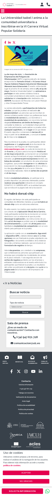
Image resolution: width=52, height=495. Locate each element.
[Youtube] (33, 371)
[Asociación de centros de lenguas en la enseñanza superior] (33, 445)
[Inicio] (18, 5)
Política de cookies (26, 413)
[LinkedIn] (10, 42)
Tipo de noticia (17, 303)
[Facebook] (6, 42)
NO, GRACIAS (26, 481)
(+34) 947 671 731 (26, 389)
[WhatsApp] (47, 491)
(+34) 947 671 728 (27, 337)
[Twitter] (15, 42)
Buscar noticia (20, 292)
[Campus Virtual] (42, 4)
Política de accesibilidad (26, 405)
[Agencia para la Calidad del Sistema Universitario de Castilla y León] (34, 436)
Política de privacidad (26, 409)
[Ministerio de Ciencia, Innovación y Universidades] (20, 425)
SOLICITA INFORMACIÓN (22, 491)
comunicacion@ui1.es (26, 343)
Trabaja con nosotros (26, 393)
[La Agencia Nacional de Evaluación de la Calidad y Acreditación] (16, 436)
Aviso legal (26, 401)
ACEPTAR (26, 472)
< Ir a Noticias (12, 283)
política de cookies (11, 465)
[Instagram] (26, 371)
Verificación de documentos (26, 397)
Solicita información (26, 385)
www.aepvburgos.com (14, 149)
